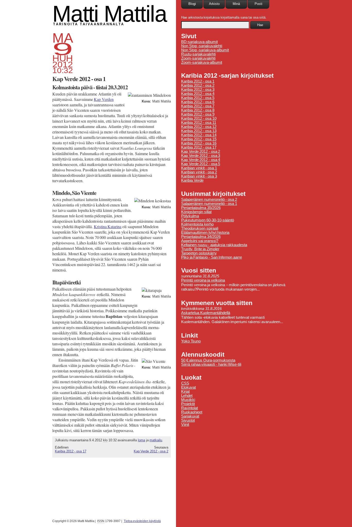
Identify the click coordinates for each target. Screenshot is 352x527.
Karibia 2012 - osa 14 (198, 135)
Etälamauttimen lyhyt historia (205, 232)
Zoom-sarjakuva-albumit (201, 62)
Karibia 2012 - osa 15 (198, 139)
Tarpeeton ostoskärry (199, 253)
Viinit (185, 424)
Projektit (188, 404)
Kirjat (185, 391)
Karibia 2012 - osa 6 (197, 102)
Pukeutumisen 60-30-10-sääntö (207, 220)
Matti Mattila (109, 14)
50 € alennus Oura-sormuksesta (208, 360)
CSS (185, 383)
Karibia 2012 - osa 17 (70, 451)
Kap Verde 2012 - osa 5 (200, 164)
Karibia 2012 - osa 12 (198, 127)
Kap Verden (104, 99)
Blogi (192, 4)
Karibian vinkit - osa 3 (199, 176)
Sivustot (188, 420)
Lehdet (186, 396)
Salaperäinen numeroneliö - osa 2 (209, 199)
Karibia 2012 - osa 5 (197, 98)
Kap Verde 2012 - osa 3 (200, 156)
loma (141, 440)
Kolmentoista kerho (197, 224)
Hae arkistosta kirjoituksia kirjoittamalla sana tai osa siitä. (223, 17)
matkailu (155, 440)
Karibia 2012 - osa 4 (197, 94)
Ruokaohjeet (191, 412)
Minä (236, 4)
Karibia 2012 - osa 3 (197, 89)
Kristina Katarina (108, 226)
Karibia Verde (192, 180)
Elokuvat (188, 387)
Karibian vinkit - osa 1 (199, 168)
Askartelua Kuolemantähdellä (205, 313)
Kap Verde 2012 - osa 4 (200, 160)
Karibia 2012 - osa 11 (198, 123)
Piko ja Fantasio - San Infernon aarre (211, 257)
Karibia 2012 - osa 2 (197, 85)
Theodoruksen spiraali (199, 228)
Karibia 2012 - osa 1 (197, 81)
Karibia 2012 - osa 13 (198, 131)
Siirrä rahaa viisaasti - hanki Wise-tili (211, 364)
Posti (258, 4)
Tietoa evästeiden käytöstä (142, 521)
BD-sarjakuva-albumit (199, 42)
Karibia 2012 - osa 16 (198, 143)
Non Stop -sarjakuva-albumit (205, 50)
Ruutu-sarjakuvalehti (198, 54)
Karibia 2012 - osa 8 (197, 110)
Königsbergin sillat (196, 212)
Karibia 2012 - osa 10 (198, 118)
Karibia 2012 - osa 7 (197, 106)
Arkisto (214, 4)
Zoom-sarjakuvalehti (198, 58)
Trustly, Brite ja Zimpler (200, 249)
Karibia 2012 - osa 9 (197, 114)
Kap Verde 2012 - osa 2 (151, 451)
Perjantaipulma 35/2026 (201, 208)
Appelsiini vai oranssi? (199, 241)
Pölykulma (190, 216)
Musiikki (188, 400)
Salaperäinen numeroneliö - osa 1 (209, 204)
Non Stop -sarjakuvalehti (201, 46)
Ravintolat (189, 408)
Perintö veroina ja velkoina (203, 280)
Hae (260, 25)
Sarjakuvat (190, 416)
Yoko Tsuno (191, 341)
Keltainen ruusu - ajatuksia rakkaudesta (214, 245)
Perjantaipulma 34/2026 (201, 237)
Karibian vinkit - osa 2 (199, 172)
